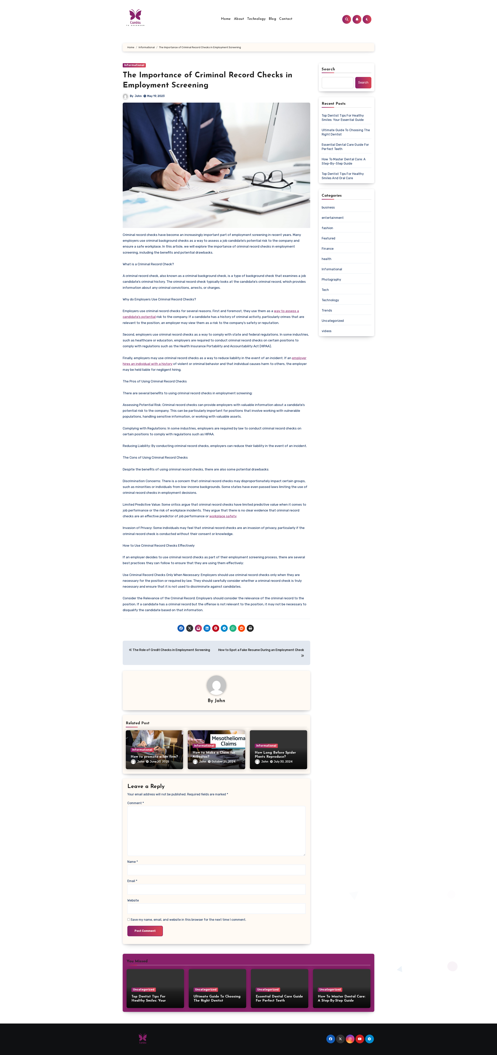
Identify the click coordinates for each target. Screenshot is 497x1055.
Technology (256, 19)
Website (133, 900)
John (138, 96)
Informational (134, 65)
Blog (272, 19)
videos (326, 331)
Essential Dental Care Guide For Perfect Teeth (345, 147)
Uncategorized (333, 321)
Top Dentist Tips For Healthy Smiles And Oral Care (343, 176)
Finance (328, 248)
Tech (325, 290)
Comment (135, 803)
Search (328, 69)
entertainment (333, 218)
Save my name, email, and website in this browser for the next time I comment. (188, 919)
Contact (286, 19)
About (239, 19)
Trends (327, 310)
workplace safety (222, 516)
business (328, 207)
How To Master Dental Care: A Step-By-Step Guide (344, 161)
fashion (327, 228)
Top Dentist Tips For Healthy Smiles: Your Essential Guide (343, 118)
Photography (331, 279)
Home (226, 19)
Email (132, 881)
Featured (328, 238)
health (326, 259)
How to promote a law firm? (154, 757)
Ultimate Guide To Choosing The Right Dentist (346, 132)
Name (132, 862)
